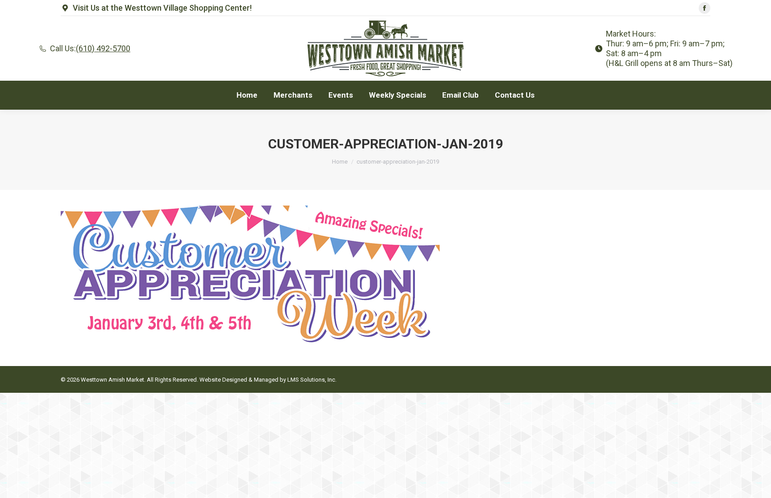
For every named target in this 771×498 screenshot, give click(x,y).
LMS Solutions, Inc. (311, 379)
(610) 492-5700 (103, 48)
